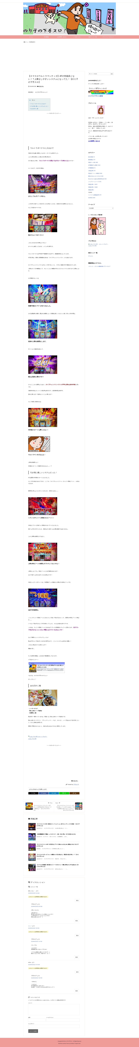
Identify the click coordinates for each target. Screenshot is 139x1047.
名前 (29, 1017)
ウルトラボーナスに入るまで (38, 103)
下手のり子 (76, 784)
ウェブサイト (31, 1023)
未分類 (91, 197)
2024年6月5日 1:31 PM (36, 941)
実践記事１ (92, 184)
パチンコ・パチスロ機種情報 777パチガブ (99, 266)
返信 (77, 900)
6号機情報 (91, 168)
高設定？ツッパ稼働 (95, 173)
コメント (30, 1003)
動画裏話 (91, 159)
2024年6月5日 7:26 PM (36, 978)
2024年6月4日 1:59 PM (33, 928)
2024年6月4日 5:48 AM (33, 893)
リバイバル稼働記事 (94, 195)
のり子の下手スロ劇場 (95, 96)
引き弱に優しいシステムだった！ (39, 106)
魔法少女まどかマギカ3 (95, 176)
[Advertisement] (66, 58)
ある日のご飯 (34, 108)
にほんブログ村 (32, 738)
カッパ (29, 926)
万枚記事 (91, 170)
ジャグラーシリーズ (94, 181)
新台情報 (91, 157)
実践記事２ (93, 187)
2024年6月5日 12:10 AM (34, 964)
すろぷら (90, 256)
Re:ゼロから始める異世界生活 (97, 179)
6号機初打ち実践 (94, 165)
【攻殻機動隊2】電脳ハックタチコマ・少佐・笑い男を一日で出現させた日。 (56, 834)
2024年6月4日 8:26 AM (36, 906)
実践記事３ (33, 42)
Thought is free (77, 1043)
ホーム (26, 42)
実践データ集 (93, 162)
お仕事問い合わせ (94, 141)
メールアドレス (49, 1017)
